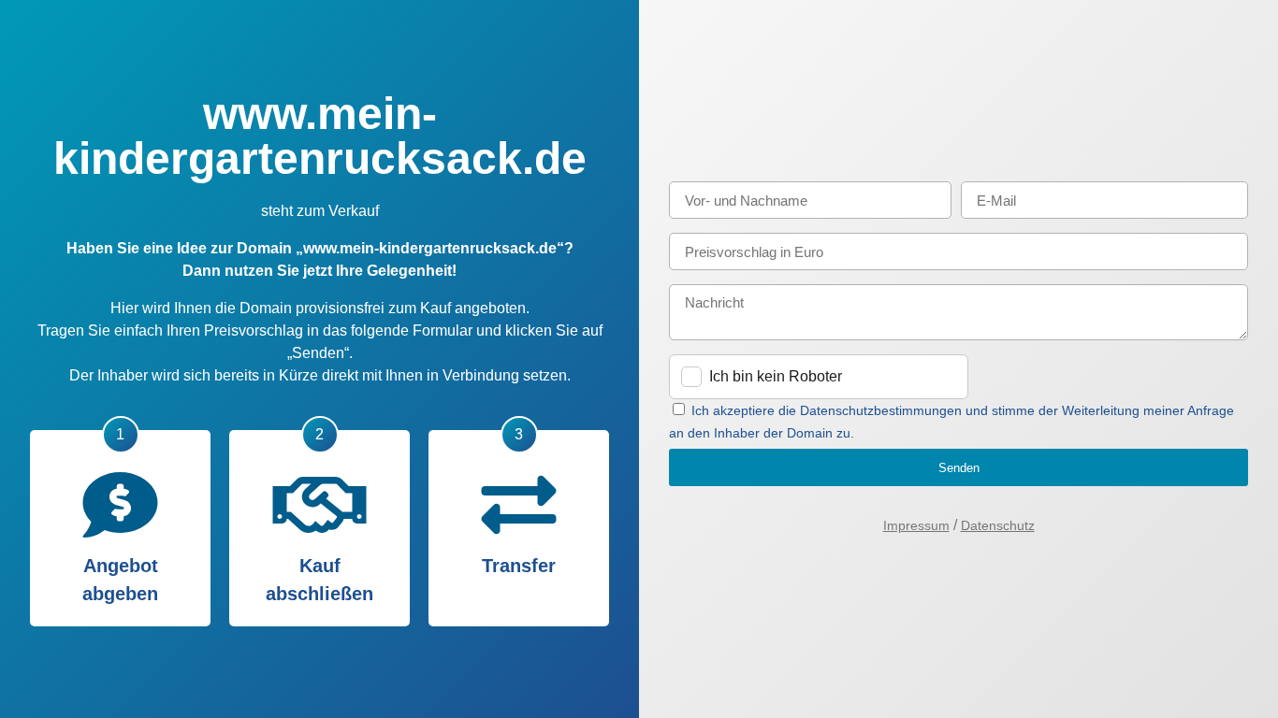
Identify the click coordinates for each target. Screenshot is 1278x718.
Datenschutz (998, 525)
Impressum (916, 525)
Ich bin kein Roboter (775, 376)
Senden (959, 468)
